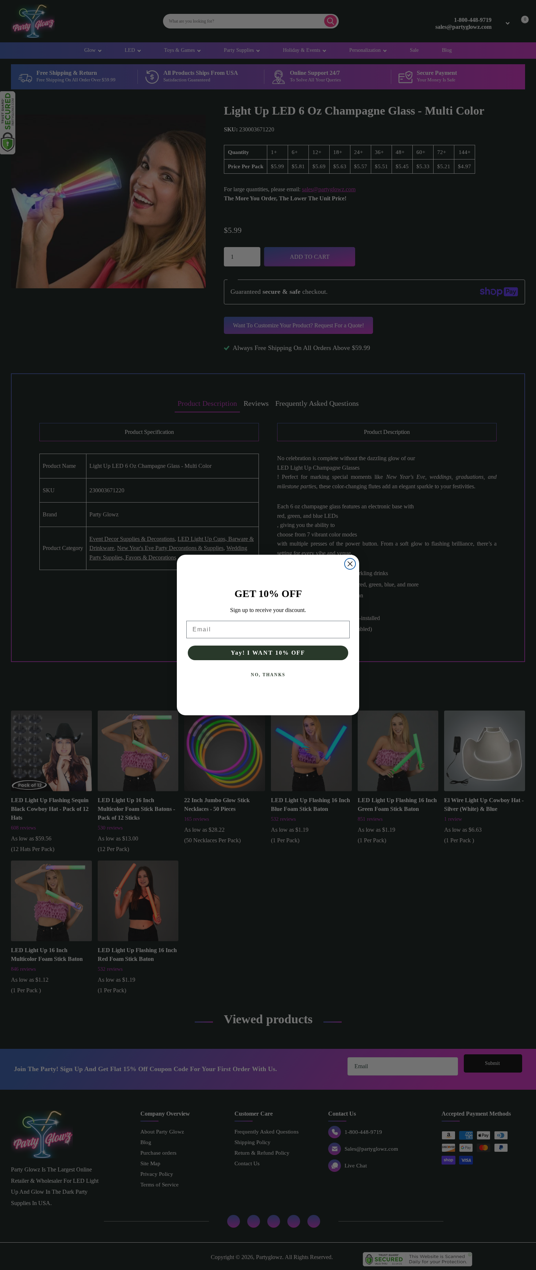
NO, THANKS (268, 674)
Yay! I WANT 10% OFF (268, 653)
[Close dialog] (350, 563)
